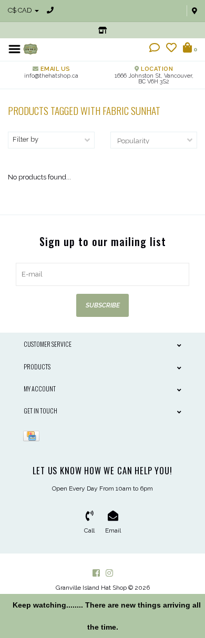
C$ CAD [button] (21, 10)
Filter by (25, 139)
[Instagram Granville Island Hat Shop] (109, 573)
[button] (154, 49)
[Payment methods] (33, 435)
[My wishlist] (171, 49)
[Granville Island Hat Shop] (30, 48)
